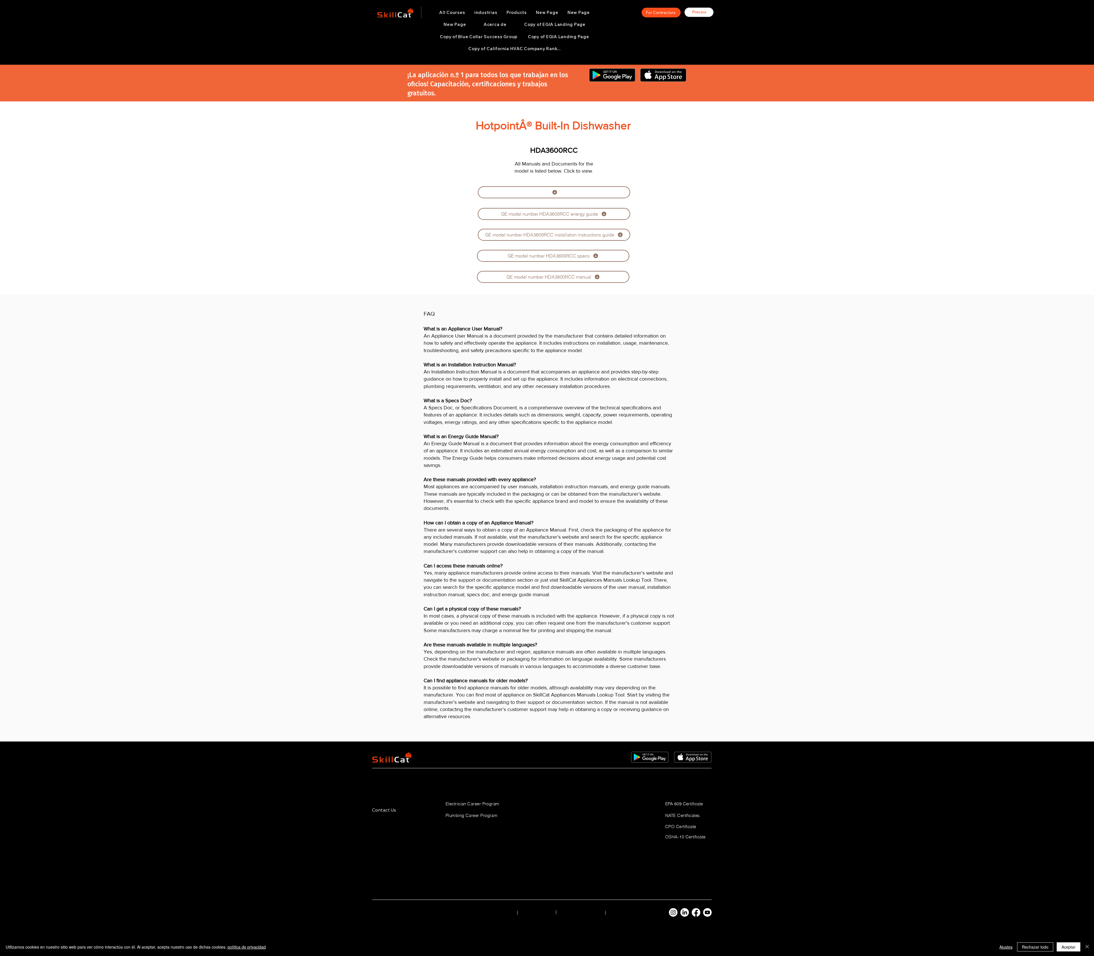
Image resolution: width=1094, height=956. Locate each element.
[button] (486, 12)
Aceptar (1068, 947)
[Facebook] (696, 912)
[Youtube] (707, 912)
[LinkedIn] (684, 912)
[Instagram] (673, 912)
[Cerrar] (1087, 946)
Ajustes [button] (1006, 947)
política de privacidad (247, 947)
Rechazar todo (1035, 947)
